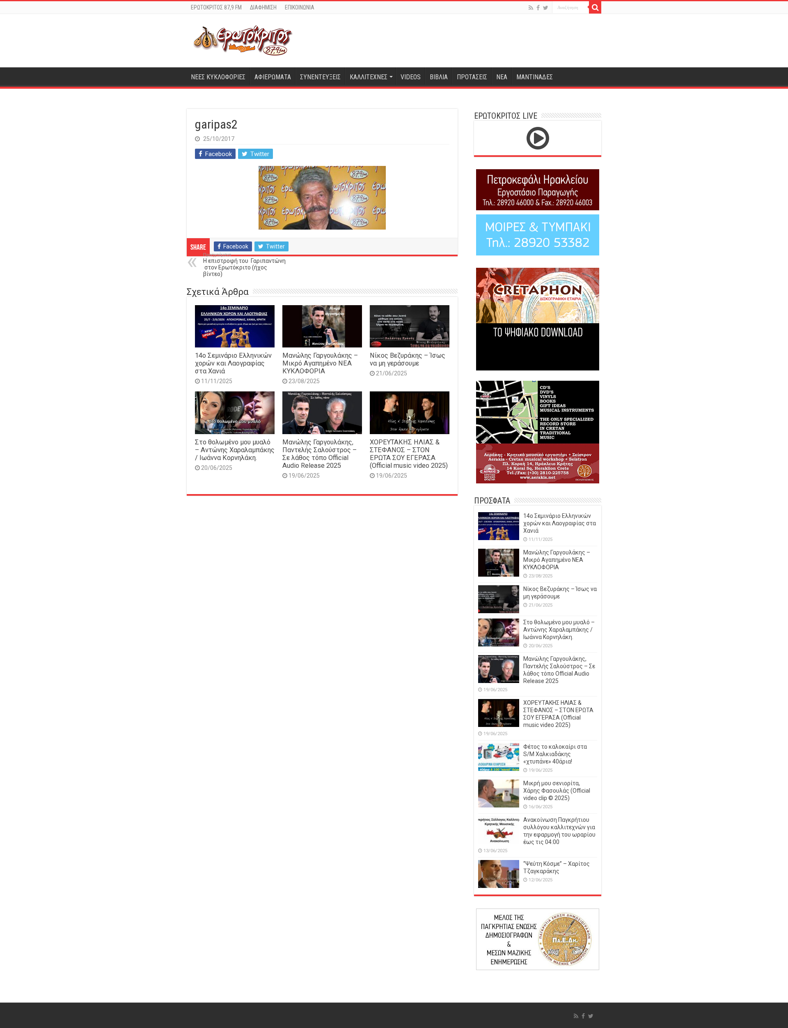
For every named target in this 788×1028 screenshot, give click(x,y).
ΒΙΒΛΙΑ (439, 77)
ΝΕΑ (501, 77)
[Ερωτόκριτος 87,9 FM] (243, 40)
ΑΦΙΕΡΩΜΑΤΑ (272, 77)
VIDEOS (411, 77)
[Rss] (531, 8)
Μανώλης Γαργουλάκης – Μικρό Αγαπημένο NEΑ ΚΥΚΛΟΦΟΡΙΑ (320, 363)
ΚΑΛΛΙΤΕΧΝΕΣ (368, 77)
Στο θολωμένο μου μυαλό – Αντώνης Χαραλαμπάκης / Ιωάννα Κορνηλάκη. (235, 450)
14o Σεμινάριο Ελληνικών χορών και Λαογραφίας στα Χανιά (233, 363)
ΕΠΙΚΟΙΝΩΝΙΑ (299, 7)
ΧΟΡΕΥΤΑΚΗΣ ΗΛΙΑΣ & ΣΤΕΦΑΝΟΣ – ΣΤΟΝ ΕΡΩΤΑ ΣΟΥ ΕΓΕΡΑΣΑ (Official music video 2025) (409, 453)
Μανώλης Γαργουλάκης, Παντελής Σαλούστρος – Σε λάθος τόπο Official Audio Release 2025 (319, 453)
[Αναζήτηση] (595, 7)
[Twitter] (545, 8)
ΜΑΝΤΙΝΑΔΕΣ (534, 77)
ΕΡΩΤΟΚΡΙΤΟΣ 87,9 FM (216, 7)
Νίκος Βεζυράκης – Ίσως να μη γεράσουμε (407, 359)
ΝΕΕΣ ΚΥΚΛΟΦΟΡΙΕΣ (218, 77)
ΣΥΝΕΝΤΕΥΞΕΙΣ (320, 77)
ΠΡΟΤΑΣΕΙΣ (472, 77)
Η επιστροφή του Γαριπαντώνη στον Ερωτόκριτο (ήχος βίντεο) (244, 264)
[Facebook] (538, 8)
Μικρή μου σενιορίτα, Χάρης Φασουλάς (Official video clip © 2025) (556, 790)
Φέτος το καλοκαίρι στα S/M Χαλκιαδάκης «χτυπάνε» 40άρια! (555, 754)
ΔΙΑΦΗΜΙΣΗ (263, 7)
